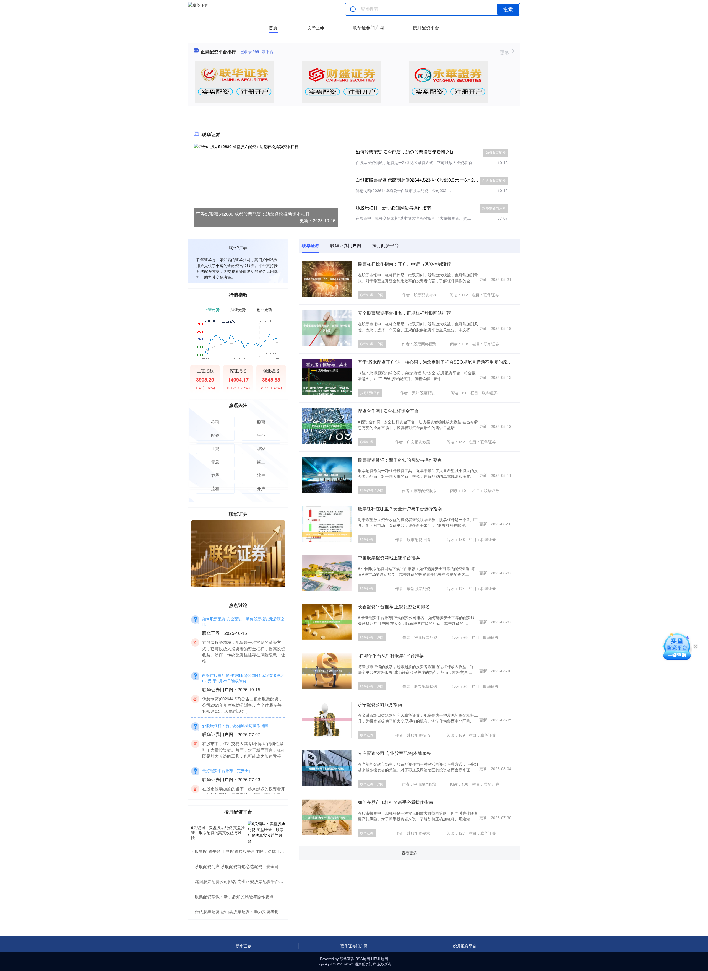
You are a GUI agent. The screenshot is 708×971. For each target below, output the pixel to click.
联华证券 (315, 27)
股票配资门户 (365, 964)
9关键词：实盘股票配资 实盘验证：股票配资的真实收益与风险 (218, 832)
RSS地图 (362, 958)
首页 (273, 27)
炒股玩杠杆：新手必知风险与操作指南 (393, 207)
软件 (261, 475)
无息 (215, 462)
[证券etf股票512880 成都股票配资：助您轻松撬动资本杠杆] (266, 184)
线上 (261, 462)
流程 (215, 488)
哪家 (261, 448)
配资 (215, 435)
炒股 (215, 475)
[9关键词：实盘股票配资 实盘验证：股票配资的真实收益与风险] (266, 832)
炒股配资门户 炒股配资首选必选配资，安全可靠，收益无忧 (249, 866)
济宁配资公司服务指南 (380, 704)
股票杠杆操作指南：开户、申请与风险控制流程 (404, 264)
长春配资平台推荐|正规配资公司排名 (394, 606)
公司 (215, 422)
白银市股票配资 (494, 180)
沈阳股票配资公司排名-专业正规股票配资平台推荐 (241, 881)
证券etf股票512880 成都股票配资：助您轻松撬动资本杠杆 (253, 214)
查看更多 (409, 852)
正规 (215, 448)
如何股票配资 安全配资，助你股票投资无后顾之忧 (405, 152)
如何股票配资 (496, 152)
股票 (261, 422)
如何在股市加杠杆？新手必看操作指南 (395, 802)
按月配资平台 (426, 27)
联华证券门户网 (368, 27)
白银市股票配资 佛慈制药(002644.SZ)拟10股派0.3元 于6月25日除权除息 (427, 180)
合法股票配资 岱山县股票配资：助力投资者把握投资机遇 (247, 911)
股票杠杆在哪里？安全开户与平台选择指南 (400, 508)
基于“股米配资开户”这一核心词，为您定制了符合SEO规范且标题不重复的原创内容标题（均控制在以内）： (463, 362)
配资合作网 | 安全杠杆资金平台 (388, 411)
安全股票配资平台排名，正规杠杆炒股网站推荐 (404, 313)
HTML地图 (379, 958)
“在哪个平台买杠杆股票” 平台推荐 (391, 655)
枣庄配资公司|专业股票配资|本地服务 (394, 753)
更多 (505, 52)
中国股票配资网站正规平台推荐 (389, 557)
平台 (261, 435)
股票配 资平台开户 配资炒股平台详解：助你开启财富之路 (248, 851)
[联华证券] (198, 9)
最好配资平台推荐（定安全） (227, 758)
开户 (261, 488)
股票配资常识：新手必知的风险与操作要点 (400, 460)
